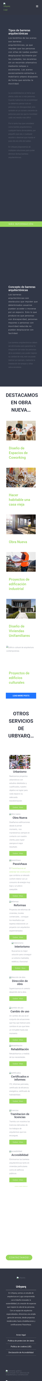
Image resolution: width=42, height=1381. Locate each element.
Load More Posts (21, 696)
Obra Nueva (21, 524)
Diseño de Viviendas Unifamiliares (21, 608)
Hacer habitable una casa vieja (21, 477)
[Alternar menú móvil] (37, 6)
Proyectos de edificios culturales (21, 655)
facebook (25, 1186)
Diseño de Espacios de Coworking (21, 430)
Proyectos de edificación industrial (21, 562)
